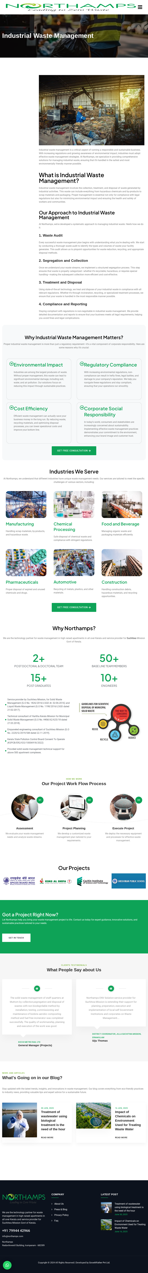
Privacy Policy (61, 1215)
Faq (56, 1220)
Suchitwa (132, 638)
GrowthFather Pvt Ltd (99, 1262)
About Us (59, 1203)
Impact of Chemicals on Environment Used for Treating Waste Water (128, 1120)
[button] (7, 1265)
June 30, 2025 (121, 1214)
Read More (47, 1137)
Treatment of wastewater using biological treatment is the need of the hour (54, 1120)
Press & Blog (60, 1209)
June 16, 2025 (121, 1231)
